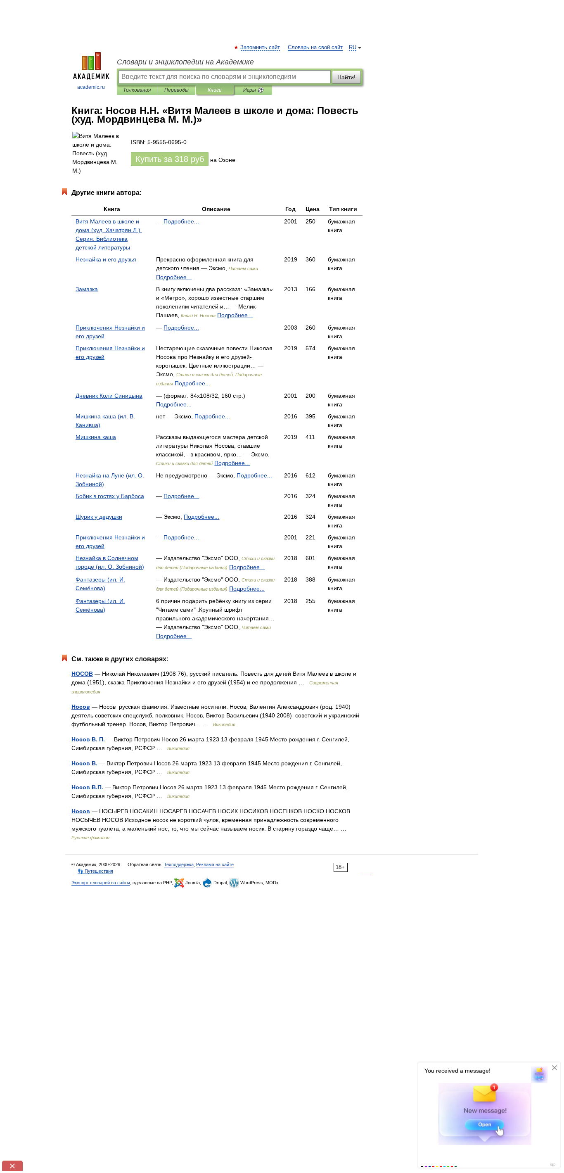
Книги (215, 90)
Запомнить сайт (260, 47)
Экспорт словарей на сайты (100, 882)
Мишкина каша (96, 437)
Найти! (346, 77)
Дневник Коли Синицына (109, 395)
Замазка (87, 289)
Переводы (176, 90)
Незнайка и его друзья (106, 259)
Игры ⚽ (253, 90)
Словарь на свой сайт (315, 47)
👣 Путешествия (95, 871)
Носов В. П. (88, 739)
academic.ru (91, 87)
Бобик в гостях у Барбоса (110, 496)
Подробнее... (181, 221)
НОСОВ (82, 673)
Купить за (169, 159)
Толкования (137, 90)
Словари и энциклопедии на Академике (185, 62)
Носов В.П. (87, 787)
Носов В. (84, 763)
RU (352, 47)
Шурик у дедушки (99, 516)
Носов (80, 706)
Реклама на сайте (215, 864)
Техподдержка (179, 864)
